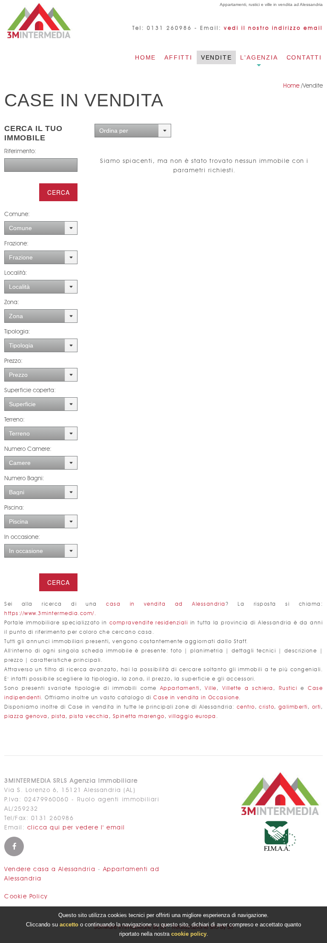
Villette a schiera (247, 688)
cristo (266, 707)
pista (59, 716)
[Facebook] (14, 846)
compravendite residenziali (148, 623)
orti (316, 707)
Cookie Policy (26, 897)
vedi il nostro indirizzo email (273, 28)
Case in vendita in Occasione (196, 697)
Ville (211, 688)
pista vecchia (89, 716)
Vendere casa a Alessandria (49, 869)
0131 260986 (169, 28)
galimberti (293, 707)
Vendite (216, 57)
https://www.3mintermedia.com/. (50, 613)
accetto (69, 924)
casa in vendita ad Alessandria (165, 604)
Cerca (58, 192)
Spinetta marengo (139, 716)
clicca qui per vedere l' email (76, 828)
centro (246, 707)
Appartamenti (180, 688)
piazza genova (26, 716)
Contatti (304, 57)
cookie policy (189, 934)
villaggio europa (192, 716)
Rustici (288, 688)
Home (145, 57)
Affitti (178, 57)
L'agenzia (259, 57)
